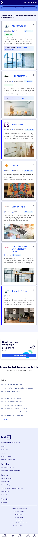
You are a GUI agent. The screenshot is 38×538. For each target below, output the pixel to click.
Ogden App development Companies (14, 412)
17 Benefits (18, 255)
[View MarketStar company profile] (19, 180)
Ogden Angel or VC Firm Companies (14, 408)
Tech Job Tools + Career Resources (12, 488)
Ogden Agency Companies (11, 398)
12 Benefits (30, 129)
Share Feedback (6, 481)
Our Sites (4, 502)
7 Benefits (29, 81)
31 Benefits (30, 170)
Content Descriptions (8, 459)
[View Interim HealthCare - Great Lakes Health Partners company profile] (19, 264)
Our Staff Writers (6, 456)
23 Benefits (29, 212)
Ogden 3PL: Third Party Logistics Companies (17, 388)
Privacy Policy (19, 517)
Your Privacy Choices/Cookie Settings (19, 523)
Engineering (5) (20, 98)
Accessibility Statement (19, 511)
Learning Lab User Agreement (19, 508)
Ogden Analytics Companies (11, 405)
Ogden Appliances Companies (12, 415)
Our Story (4, 450)
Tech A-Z (4, 495)
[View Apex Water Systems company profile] (19, 305)
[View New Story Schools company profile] (19, 45)
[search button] (25, 2)
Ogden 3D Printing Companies (12, 385)
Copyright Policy (19, 514)
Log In (35, 2)
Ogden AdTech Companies (11, 391)
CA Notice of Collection (19, 525)
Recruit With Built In (7, 467)
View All (5, 419)
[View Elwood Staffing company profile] (19, 139)
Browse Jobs (5, 491)
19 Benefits (29, 31)
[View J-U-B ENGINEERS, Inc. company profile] (19, 94)
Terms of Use (19, 520)
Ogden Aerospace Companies (12, 395)
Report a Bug (5, 485)
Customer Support (7, 478)
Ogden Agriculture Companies (12, 402)
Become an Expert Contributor (11, 470)
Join (29, 2)
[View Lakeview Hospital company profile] (19, 221)
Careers (3, 453)
